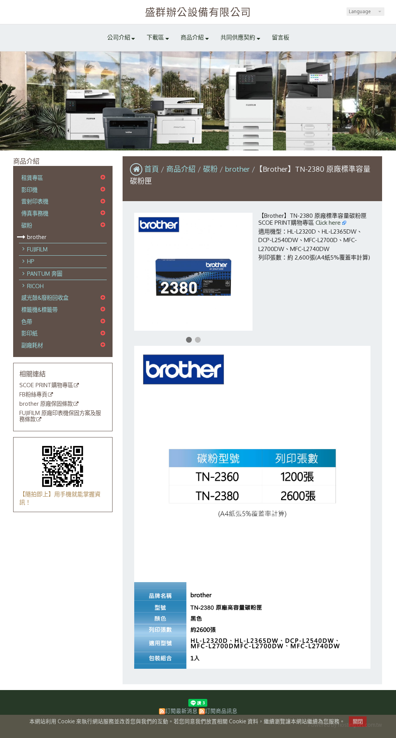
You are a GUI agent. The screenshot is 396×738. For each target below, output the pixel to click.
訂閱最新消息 (181, 710)
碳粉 (26, 225)
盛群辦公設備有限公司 (198, 11)
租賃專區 (32, 177)
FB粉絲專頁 (33, 394)
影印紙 (29, 333)
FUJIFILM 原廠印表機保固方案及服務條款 (60, 416)
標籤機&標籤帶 (39, 309)
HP (30, 261)
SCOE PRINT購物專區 (46, 385)
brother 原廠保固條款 (46, 404)
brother (36, 236)
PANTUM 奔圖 (44, 273)
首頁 (151, 168)
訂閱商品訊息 (221, 710)
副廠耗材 (32, 345)
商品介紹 (182, 168)
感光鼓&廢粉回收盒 (44, 297)
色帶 (26, 321)
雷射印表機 (34, 201)
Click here (329, 222)
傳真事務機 (34, 213)
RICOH (35, 285)
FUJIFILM (37, 249)
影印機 (29, 189)
